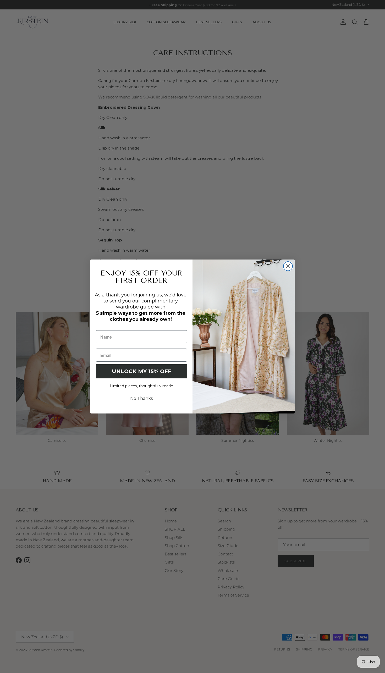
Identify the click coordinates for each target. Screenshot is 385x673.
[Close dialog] (288, 266)
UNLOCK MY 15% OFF (141, 371)
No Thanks (141, 398)
